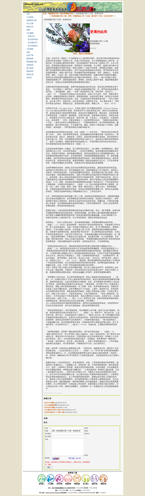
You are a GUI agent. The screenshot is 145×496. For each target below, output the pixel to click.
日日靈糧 (30, 33)
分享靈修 (30, 49)
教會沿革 (30, 27)
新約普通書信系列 (67, 13)
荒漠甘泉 (31, 36)
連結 (28, 52)
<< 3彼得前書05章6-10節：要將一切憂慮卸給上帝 (66, 16)
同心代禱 (30, 23)
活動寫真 (30, 65)
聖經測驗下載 (32, 62)
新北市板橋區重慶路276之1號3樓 (61, 488)
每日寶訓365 (32, 42)
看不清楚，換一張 (75, 458)
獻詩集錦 (30, 58)
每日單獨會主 (32, 46)
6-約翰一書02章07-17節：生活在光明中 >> (100, 16)
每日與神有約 (32, 39)
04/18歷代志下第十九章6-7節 (54, 410)
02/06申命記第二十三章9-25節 (54, 412)
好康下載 (30, 55)
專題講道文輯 (53, 13)
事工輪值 (30, 68)
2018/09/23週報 (49, 407)
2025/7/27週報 (49, 403)
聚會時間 (30, 71)
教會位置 (30, 74)
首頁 (44, 13)
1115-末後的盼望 (50, 405)
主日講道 (30, 17)
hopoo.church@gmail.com (53, 492)
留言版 (29, 77)
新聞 (28, 30)
